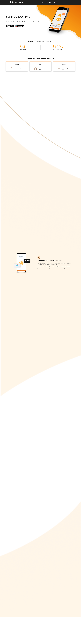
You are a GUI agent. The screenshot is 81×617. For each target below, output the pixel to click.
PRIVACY (49, 2)
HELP (55, 2)
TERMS (42, 2)
